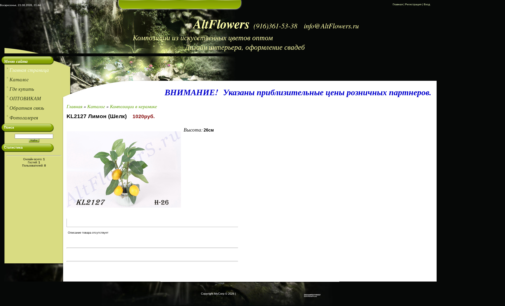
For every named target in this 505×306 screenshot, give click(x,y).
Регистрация (413, 4)
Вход (427, 4)
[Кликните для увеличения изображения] (124, 169)
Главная (398, 4)
